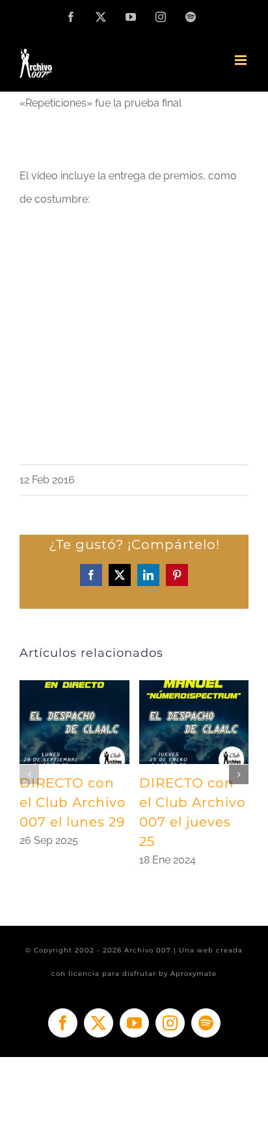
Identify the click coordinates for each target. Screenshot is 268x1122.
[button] (29, 774)
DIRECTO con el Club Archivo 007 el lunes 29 (73, 802)
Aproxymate (193, 973)
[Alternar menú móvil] (241, 60)
